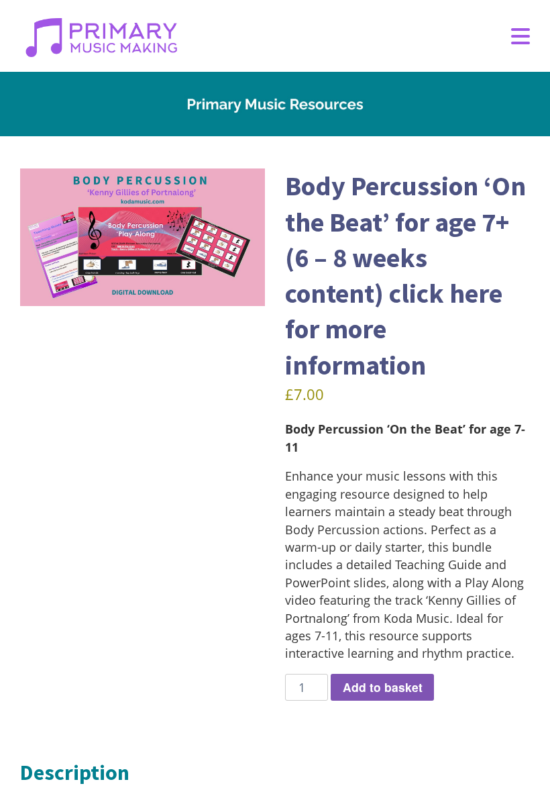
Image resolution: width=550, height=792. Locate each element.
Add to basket (383, 687)
